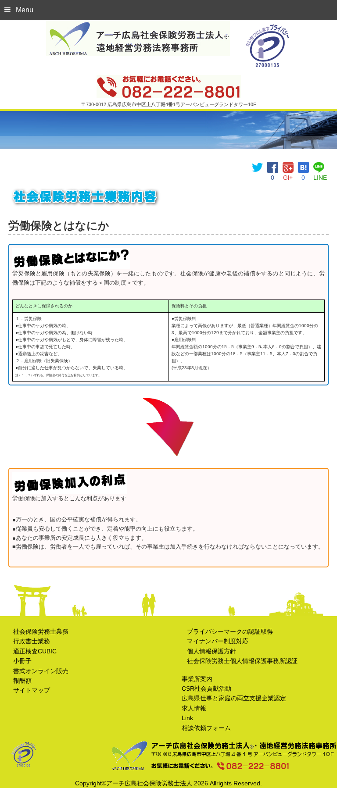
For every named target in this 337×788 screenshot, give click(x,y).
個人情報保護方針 (211, 651)
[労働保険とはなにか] (303, 166)
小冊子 (22, 660)
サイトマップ (31, 690)
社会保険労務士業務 (40, 631)
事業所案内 (197, 678)
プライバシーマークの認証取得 (230, 631)
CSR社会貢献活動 (206, 688)
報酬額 (22, 680)
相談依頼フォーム (206, 727)
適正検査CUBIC (35, 651)
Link (187, 717)
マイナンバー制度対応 (217, 641)
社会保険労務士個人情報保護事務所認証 (242, 660)
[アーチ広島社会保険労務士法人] (138, 25)
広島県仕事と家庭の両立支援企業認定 (234, 698)
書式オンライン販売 (40, 670)
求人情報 (194, 708)
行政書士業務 (31, 641)
